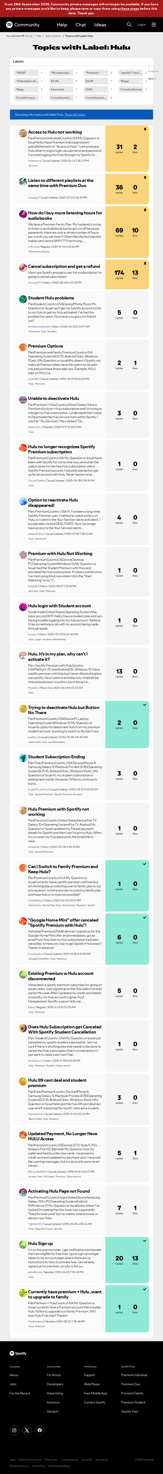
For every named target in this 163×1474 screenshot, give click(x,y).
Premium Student (133, 1402)
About (14, 1375)
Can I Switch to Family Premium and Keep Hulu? (63, 869)
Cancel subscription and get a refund (64, 266)
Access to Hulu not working (55, 132)
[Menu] (153, 25)
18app (20, 89)
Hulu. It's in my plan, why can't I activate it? (57, 656)
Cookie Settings (69, 1459)
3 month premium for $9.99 (100, 98)
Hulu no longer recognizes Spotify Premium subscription (61, 449)
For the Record (20, 1393)
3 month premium (62, 98)
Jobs (13, 1384)
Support (89, 1375)
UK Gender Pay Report (59, 1466)
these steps (129, 8)
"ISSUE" (21, 73)
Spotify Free (129, 1411)
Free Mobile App (95, 1393)
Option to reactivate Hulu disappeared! (53, 502)
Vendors (53, 1411)
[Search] (129, 24)
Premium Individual (134, 1375)
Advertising (55, 1393)
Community (27, 24)
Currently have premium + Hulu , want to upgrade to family (64, 1294)
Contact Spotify (95, 1402)
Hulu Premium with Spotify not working (58, 811)
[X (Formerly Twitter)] (27, 1430)
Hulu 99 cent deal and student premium (57, 1083)
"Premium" (92, 73)
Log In (141, 24)
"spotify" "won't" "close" (134, 73)
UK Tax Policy (38, 1466)
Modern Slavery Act (19, 1466)
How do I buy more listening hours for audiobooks (65, 215)
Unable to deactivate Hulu (53, 398)
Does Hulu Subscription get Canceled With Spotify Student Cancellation (64, 1029)
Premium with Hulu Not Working (60, 553)
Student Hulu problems (51, 297)
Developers (55, 1384)
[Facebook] (40, 1430)
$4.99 (89, 81)
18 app (124, 81)
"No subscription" (62, 73)
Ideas (100, 24)
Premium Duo (130, 1384)
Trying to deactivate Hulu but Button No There (63, 710)
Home (28, 36)
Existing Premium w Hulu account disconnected (61, 976)
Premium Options (45, 346)
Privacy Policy (51, 1459)
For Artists (54, 1375)
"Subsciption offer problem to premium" (30, 81)
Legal (12, 1459)
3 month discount (131, 89)
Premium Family (132, 1393)
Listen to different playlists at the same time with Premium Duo (60, 183)
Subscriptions (53, 36)
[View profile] (23, 133)
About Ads (87, 1459)
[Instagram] (14, 1430)
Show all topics (75, 114)
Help (62, 24)
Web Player (92, 1384)
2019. (89, 89)
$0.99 (55, 81)
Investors (53, 1402)
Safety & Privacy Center (30, 1459)
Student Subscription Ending (56, 756)
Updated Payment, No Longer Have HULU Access (62, 1136)
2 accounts (57, 89)
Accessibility (102, 1459)
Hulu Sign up (40, 1243)
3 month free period (28, 98)
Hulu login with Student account (59, 605)
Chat (81, 24)
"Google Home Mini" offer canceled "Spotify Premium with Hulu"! (63, 922)
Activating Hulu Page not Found (59, 1191)
